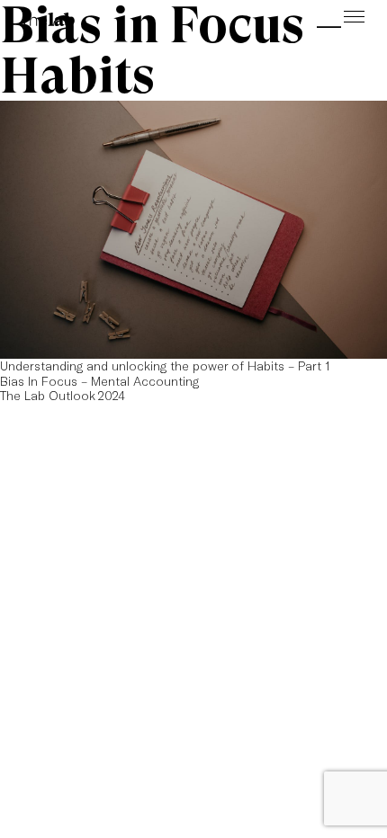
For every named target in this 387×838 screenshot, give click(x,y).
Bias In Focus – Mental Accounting (99, 380)
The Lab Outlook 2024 (62, 395)
